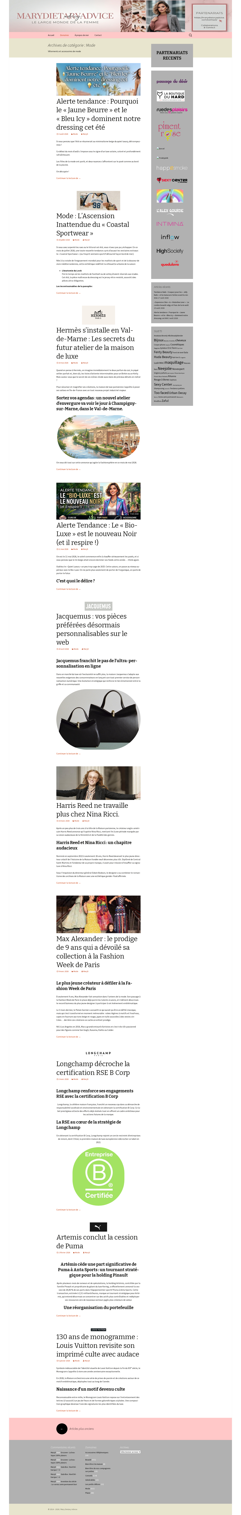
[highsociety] (170, 251)
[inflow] (170, 237)
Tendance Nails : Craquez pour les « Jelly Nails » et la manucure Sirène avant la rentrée (171, 295)
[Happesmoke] (172, 168)
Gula (186, 352)
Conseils (88, 1475)
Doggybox (157, 348)
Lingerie (182, 357)
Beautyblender (177, 336)
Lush (156, 362)
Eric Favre (172, 348)
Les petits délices (92, 1484)
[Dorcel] (160, 148)
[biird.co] (170, 196)
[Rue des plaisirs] (172, 110)
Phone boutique (179, 373)
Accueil (51, 35)
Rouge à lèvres (161, 379)
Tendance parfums (177, 388)
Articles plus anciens (77, 1429)
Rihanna (172, 376)
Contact (98, 35)
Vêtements (180, 397)
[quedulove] (170, 263)
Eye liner (180, 348)
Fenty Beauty (163, 352)
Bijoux (159, 340)
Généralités (90, 1480)
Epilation (163, 348)
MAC (161, 362)
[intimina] (170, 223)
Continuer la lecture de (68, 178)
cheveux (180, 340)
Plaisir (87, 1493)
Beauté (88, 1459)
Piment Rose (158, 376)
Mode (75, 134)
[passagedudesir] (172, 81)
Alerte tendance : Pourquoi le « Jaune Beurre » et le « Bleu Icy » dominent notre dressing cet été (171, 315)
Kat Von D (176, 357)
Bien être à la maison (94, 1464)
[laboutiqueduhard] (171, 95)
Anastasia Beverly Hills (162, 336)
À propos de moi (82, 35)
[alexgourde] (170, 212)
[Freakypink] (162, 158)
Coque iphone (159, 345)
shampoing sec (177, 385)
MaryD (85, 134)
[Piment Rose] (169, 130)
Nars (155, 369)
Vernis (156, 397)
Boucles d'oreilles (169, 341)
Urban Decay (177, 393)
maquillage (174, 362)
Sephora (173, 380)
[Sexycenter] (172, 180)
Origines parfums (160, 373)
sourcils (167, 389)
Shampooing (159, 388)
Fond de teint (178, 352)
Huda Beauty (163, 357)
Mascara (187, 363)
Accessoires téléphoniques (96, 1452)
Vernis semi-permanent (167, 397)
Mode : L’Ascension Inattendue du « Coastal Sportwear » (92, 224)
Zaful (165, 401)
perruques (171, 373)
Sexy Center (163, 384)
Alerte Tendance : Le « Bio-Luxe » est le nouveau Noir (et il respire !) (97, 534)
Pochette (165, 376)
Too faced (161, 392)
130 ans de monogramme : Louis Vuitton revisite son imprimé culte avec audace (97, 1345)
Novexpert (178, 369)
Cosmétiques (177, 344)
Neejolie (165, 368)
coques (168, 345)
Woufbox (157, 401)
